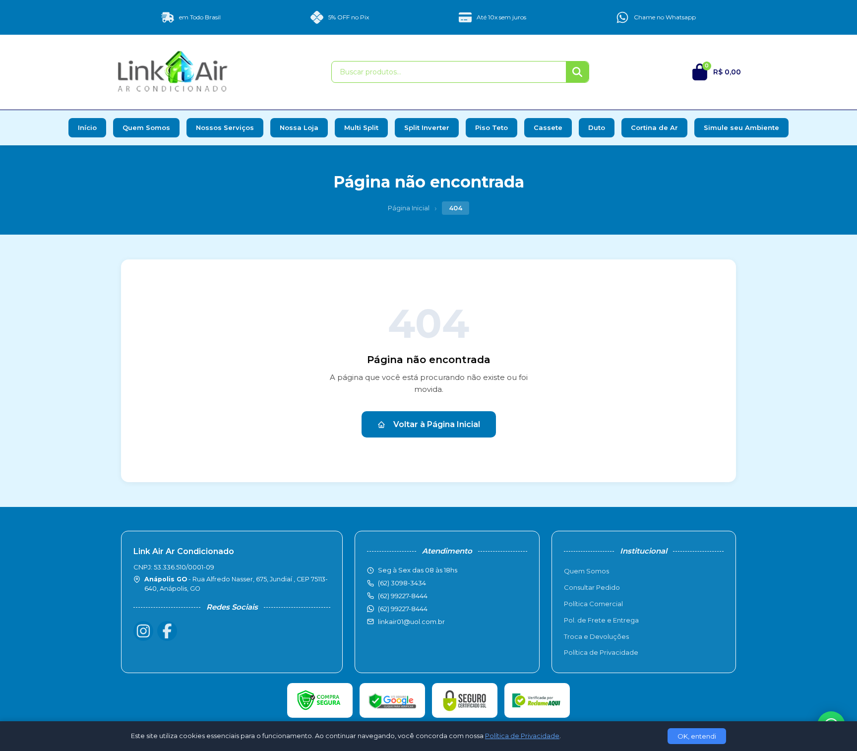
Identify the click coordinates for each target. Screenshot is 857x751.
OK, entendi (696, 736)
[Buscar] (577, 72)
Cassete (548, 127)
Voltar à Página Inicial (436, 424)
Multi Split (361, 127)
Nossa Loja (299, 127)
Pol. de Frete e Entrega (601, 620)
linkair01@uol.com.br (411, 622)
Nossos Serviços (225, 127)
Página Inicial (408, 208)
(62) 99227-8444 (403, 609)
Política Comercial (593, 604)
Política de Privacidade (601, 652)
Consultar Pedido (592, 587)
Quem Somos (146, 127)
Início (87, 127)
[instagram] (143, 631)
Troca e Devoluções (596, 636)
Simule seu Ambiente (741, 127)
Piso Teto (491, 127)
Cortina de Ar (654, 127)
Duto (596, 127)
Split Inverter (426, 127)
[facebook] (167, 631)
